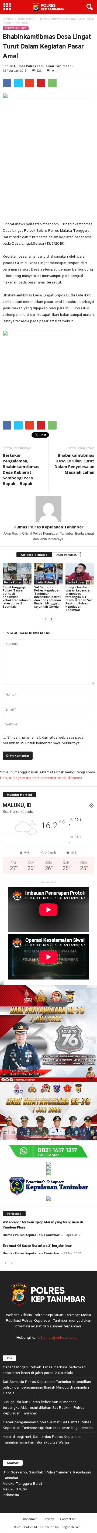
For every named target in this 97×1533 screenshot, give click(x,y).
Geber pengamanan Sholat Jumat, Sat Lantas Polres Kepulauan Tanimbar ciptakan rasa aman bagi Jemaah (48, 1425)
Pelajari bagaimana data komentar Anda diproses (41, 778)
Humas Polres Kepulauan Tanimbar (42, 66)
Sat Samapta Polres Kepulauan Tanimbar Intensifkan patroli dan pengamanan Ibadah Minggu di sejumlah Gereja (47, 596)
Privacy (48, 1519)
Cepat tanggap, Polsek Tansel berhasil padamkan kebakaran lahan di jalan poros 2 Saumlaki (17, 596)
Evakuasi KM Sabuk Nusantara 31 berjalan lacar (37, 1246)
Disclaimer (29, 1519)
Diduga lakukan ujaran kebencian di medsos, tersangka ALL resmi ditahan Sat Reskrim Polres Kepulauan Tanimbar (78, 598)
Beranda (8, 19)
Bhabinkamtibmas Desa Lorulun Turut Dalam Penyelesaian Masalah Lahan (74, 463)
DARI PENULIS (66, 555)
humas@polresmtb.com (61, 1337)
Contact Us (67, 1519)
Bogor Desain (71, 1527)
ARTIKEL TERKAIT (34, 555)
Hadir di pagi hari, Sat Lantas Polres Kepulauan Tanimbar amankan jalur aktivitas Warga (42, 1439)
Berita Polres (25, 19)
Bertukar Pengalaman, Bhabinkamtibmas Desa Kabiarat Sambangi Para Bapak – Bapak (21, 469)
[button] (89, 7)
